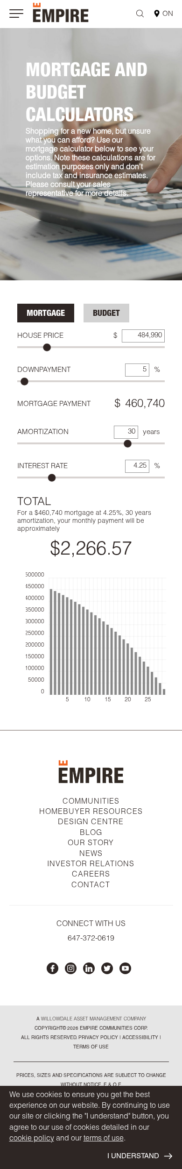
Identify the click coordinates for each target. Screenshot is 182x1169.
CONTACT (90, 886)
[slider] (47, 347)
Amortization (43, 432)
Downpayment (43, 370)
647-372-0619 (91, 939)
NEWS (91, 854)
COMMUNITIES (91, 802)
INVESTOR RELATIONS (90, 865)
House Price (40, 336)
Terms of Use (91, 1047)
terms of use (104, 1139)
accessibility (139, 1038)
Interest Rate (42, 466)
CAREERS (91, 875)
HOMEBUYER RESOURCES (91, 812)
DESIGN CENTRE (91, 823)
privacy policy (98, 1038)
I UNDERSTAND (133, 1156)
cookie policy (31, 1139)
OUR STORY (91, 844)
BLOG (91, 833)
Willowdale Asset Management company (93, 1019)
